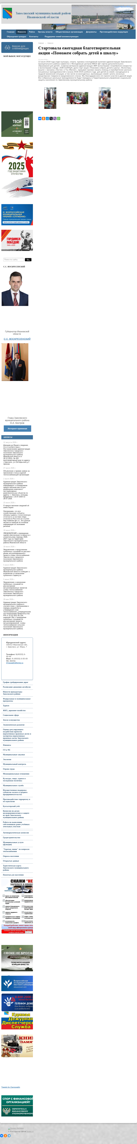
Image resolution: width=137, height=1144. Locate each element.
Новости (22, 32)
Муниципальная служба (13, 785)
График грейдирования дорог (15, 682)
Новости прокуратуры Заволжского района (12, 693)
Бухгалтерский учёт (11, 806)
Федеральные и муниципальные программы (17, 700)
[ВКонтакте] (39, 118)
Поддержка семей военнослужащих (62, 37)
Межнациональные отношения (16, 774)
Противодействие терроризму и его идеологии (16, 800)
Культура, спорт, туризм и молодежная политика (14, 780)
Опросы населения (11, 856)
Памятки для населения (13, 875)
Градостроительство (11, 838)
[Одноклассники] (43, 118)
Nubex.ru (30, 1131)
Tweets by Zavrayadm (10, 1087)
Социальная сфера (11, 715)
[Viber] (54, 118)
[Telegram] (9, 1135)
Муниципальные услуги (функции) (13, 843)
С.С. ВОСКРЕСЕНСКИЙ (17, 339)
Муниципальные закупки (14, 755)
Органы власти (45, 32)
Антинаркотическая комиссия (16, 833)
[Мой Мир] (47, 118)
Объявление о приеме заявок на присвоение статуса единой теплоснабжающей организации (16, 473)
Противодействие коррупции (114, 32)
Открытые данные (11, 861)
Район (32, 32)
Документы (91, 32)
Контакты (33, 37)
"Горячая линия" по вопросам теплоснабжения (16, 850)
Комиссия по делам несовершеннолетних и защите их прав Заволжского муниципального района (16, 814)
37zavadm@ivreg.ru (14, 663)
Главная (10, 32)
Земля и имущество (11, 720)
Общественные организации (69, 32)
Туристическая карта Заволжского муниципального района (16, 868)
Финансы (7, 745)
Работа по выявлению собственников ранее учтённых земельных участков (16, 824)
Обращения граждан (16, 37)
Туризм (6, 706)
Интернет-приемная (17, 428)
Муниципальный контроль (14, 764)
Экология (7, 759)
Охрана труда (9, 769)
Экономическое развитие (13, 725)
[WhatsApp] (58, 118)
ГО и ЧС (6, 750)
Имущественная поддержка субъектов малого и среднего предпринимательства (15, 792)
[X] (51, 118)
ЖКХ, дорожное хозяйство (14, 710)
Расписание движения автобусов (17, 687)
